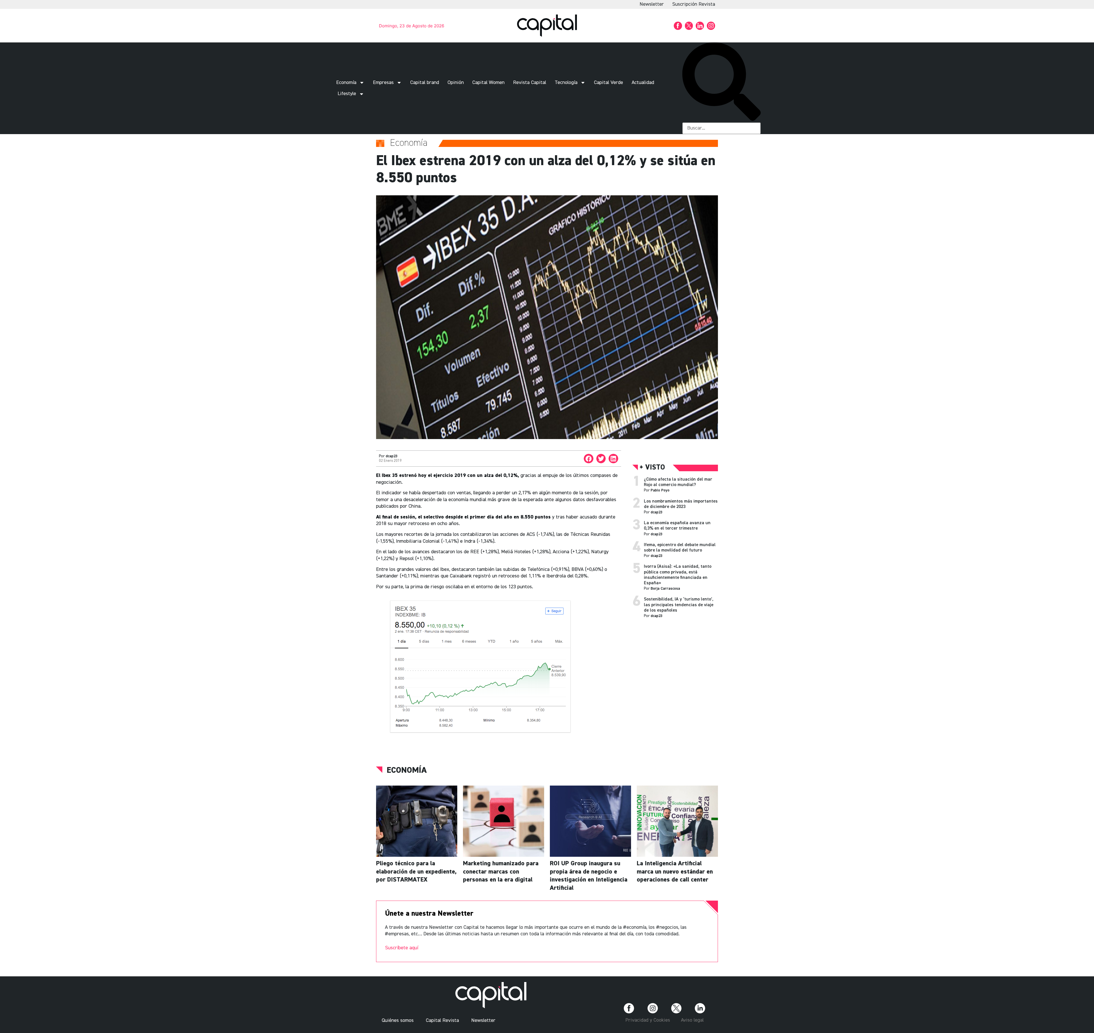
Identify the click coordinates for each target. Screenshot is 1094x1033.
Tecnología (566, 82)
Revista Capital (529, 82)
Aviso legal (692, 1020)
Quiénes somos (398, 1020)
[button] (721, 82)
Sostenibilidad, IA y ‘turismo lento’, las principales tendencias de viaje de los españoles (678, 604)
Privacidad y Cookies (647, 1020)
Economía (346, 82)
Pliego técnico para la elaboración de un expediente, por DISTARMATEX (416, 871)
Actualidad (643, 82)
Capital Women (488, 82)
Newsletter (652, 4)
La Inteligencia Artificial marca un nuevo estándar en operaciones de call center (675, 871)
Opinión (456, 82)
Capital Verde (608, 82)
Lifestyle (347, 93)
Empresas (383, 82)
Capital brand (424, 82)
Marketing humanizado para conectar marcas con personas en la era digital (500, 871)
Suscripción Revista (693, 4)
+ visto (652, 467)
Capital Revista (442, 1020)
